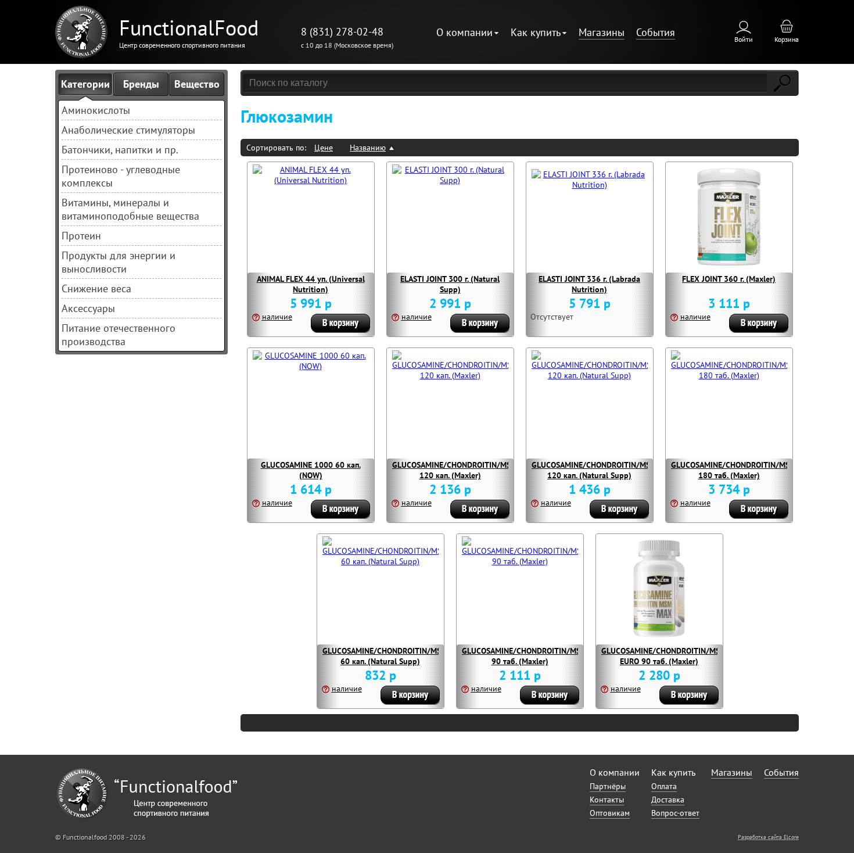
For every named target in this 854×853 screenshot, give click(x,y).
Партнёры (608, 786)
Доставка (667, 799)
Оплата (664, 786)
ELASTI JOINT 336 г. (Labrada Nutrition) (589, 284)
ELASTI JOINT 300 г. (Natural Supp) (450, 284)
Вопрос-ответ (675, 813)
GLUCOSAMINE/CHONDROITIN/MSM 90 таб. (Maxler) (524, 656)
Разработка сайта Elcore (768, 837)
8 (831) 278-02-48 (342, 31)
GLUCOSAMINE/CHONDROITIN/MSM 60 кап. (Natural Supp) (384, 656)
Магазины (602, 32)
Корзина (786, 39)
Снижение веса (96, 288)
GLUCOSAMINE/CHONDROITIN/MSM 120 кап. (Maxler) (454, 470)
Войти (743, 39)
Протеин (81, 235)
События (655, 32)
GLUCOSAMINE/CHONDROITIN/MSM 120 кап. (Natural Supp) (594, 470)
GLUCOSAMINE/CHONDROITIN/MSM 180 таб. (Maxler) (733, 470)
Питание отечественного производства (118, 334)
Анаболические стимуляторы (128, 130)
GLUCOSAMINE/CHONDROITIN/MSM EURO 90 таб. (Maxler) (663, 656)
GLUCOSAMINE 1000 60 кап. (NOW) (311, 470)
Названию (368, 147)
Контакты (607, 799)
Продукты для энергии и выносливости (118, 262)
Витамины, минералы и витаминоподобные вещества (130, 209)
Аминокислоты (96, 110)
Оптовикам (610, 813)
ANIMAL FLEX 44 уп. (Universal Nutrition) (311, 284)
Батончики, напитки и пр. (120, 149)
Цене (323, 147)
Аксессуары (88, 308)
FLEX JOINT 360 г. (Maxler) (729, 279)
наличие (277, 316)
